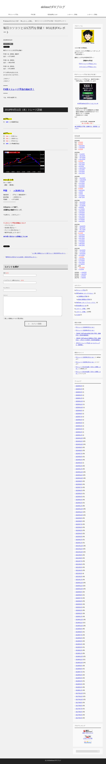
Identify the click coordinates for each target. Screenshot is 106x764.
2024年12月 (79, 438)
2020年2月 (79, 613)
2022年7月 (79, 524)
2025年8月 (79, 413)
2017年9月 (79, 702)
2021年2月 (79, 576)
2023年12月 (79, 472)
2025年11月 (79, 404)
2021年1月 (79, 579)
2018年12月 (79, 656)
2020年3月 (79, 610)
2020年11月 (79, 585)
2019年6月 (79, 638)
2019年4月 (79, 644)
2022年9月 (79, 518)
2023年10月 (79, 478)
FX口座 (33, 14)
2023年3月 (79, 499)
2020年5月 (79, 604)
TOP (12, 21)
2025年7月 (79, 416)
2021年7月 (79, 561)
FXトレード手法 (13, 14)
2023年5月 (79, 493)
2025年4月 (79, 426)
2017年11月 (79, 696)
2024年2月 (79, 466)
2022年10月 (79, 515)
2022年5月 (79, 530)
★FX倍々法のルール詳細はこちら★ (15, 236)
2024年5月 (79, 459)
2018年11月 (79, 659)
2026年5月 (79, 386)
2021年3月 (79, 573)
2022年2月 (79, 539)
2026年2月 (79, 395)
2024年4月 (79, 463)
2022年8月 (79, 521)
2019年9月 (79, 628)
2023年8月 (79, 484)
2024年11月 (79, 441)
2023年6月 (79, 490)
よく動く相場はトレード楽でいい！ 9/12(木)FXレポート (49, 253)
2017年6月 (79, 711)
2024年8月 (79, 450)
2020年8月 (79, 595)
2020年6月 (79, 601)
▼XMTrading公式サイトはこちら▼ (87, 103)
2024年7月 (79, 453)
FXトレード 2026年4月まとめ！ (85, 330)
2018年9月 (79, 665)
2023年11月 (79, 475)
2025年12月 (79, 401)
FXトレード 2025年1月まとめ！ (85, 357)
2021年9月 (79, 555)
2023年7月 (79, 487)
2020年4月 (79, 607)
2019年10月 (79, 625)
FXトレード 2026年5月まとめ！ (85, 327)
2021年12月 (79, 545)
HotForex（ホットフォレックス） (86, 302)
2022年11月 (79, 512)
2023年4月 (79, 496)
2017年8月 (79, 705)
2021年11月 (79, 549)
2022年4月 (79, 533)
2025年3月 (79, 429)
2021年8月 (79, 558)
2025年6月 (79, 419)
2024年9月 (79, 447)
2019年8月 (79, 632)
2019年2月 (79, 650)
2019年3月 (79, 647)
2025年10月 (79, 407)
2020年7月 (79, 598)
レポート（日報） (92, 14)
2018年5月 (79, 678)
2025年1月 (79, 435)
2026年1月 (79, 398)
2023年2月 (79, 502)
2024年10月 (79, 444)
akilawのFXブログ (53, 7)
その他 (78, 315)
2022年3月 (79, 536)
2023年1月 (79, 506)
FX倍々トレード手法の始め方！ (18, 89)
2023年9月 (79, 481)
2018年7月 (79, 672)
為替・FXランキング (87, 733)
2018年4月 (79, 681)
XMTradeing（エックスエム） (85, 293)
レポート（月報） (73, 14)
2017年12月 (79, 693)
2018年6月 (79, 675)
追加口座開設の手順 (84, 299)
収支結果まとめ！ (53, 14)
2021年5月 (79, 567)
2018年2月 (79, 687)
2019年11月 (79, 622)
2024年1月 (79, 469)
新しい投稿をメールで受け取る (14, 318)
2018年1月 (79, 690)
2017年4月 (79, 718)
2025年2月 (79, 432)
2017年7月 (79, 708)
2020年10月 (79, 589)
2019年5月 (79, 641)
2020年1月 (79, 616)
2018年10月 (79, 662)
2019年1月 (79, 653)
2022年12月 (79, 509)
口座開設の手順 (82, 296)
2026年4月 (79, 389)
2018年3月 (79, 684)
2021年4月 (79, 570)
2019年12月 (79, 619)
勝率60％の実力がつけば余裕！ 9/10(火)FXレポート (21, 257)
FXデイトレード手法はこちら (88, 63)
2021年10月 (79, 552)
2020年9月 (79, 592)
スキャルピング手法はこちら (87, 66)
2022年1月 (79, 542)
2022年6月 (79, 527)
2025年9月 (79, 410)
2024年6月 (79, 456)
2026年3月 (79, 392)
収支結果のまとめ (81, 305)
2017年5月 (79, 715)
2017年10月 (79, 699)
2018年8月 (79, 668)
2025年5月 (79, 423)
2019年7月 (79, 635)
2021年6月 (79, 564)
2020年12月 (79, 582)
